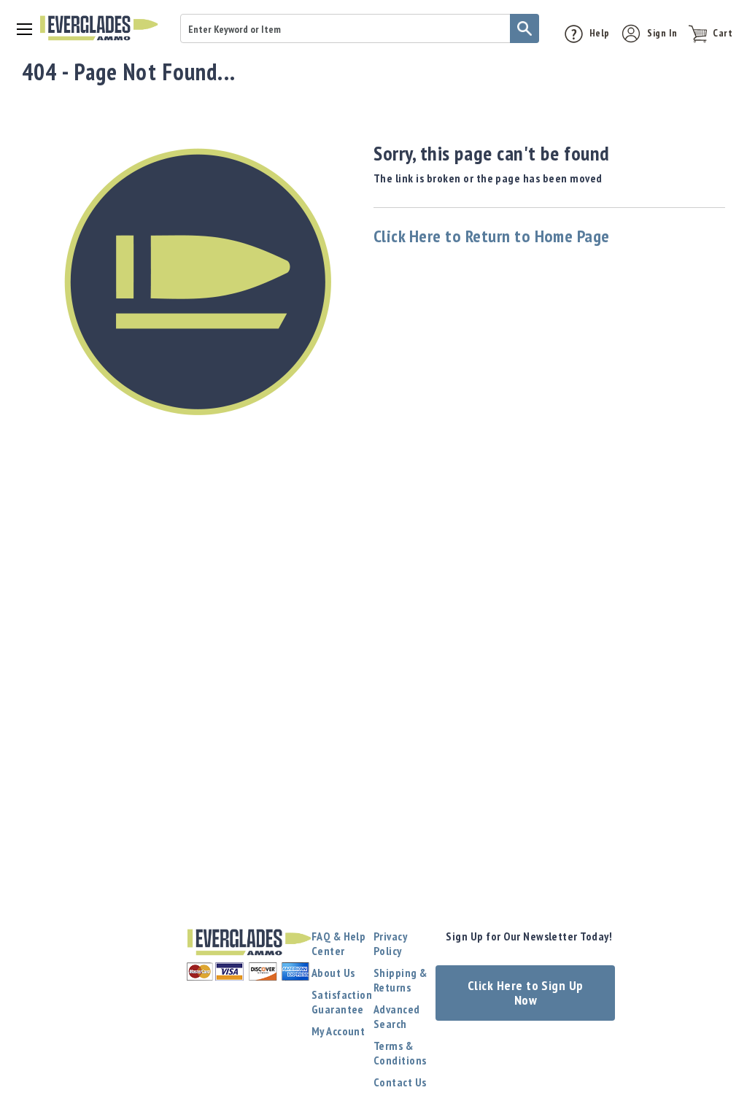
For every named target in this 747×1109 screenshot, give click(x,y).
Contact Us (400, 1082)
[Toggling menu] (20, 28)
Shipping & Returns (400, 979)
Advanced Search (397, 1016)
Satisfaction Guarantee (342, 1001)
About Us (333, 972)
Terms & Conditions (400, 1052)
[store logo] (98, 28)
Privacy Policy (390, 943)
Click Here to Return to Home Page (492, 236)
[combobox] (359, 28)
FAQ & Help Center (338, 943)
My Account (338, 1031)
